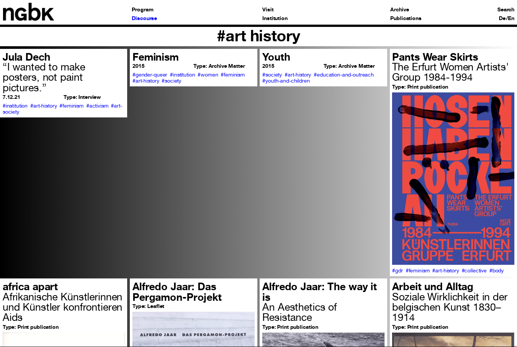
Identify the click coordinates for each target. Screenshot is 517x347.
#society (171, 81)
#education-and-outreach (344, 75)
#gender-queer (149, 75)
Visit (267, 10)
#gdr (397, 270)
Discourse (144, 18)
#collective (474, 270)
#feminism (71, 106)
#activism (97, 106)
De (502, 18)
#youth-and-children (286, 81)
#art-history (43, 106)
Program (142, 10)
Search (505, 10)
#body (496, 270)
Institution (275, 18)
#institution (15, 106)
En (511, 18)
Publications (405, 18)
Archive (399, 10)
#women (208, 75)
